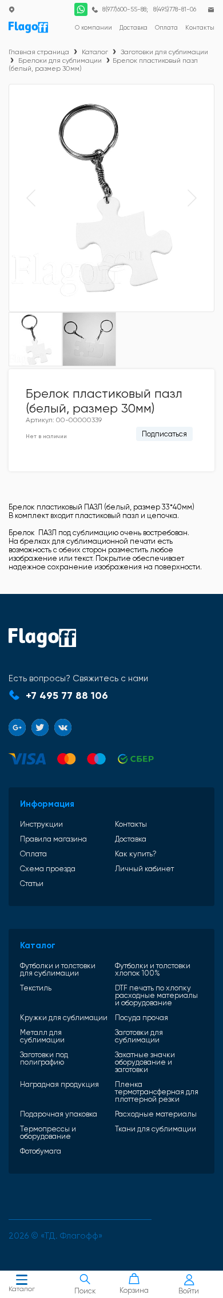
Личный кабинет (144, 868)
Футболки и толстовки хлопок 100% (152, 969)
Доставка (130, 839)
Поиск (85, 1291)
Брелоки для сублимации (60, 60)
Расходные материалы (156, 1114)
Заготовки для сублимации (164, 52)
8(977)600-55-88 (124, 9)
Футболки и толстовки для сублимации (57, 969)
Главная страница (39, 52)
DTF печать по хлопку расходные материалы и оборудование (156, 995)
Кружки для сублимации (63, 1017)
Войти (188, 1291)
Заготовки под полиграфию (44, 1058)
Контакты (131, 824)
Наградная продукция (59, 1085)
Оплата (33, 854)
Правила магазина (53, 839)
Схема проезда (47, 868)
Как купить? (136, 854)
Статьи (31, 883)
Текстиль (35, 988)
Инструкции (41, 824)
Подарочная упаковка (58, 1114)
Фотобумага (40, 1151)
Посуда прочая (141, 1017)
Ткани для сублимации (155, 1129)
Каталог (22, 1289)
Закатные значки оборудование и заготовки (145, 1062)
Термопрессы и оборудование (48, 1132)
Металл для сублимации (42, 1036)
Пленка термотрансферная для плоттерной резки (156, 1092)
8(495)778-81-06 (174, 9)
